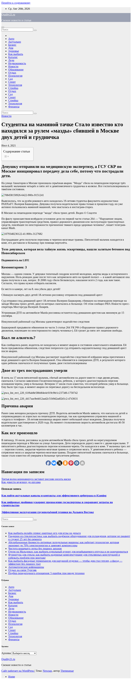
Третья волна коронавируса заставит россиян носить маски (36, 479)
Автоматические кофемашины (26, 567)
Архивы (6, 653)
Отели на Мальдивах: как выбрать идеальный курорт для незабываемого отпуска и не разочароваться (68, 551)
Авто (11, 38)
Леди (11, 60)
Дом (10, 47)
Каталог (13, 57)
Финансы (13, 106)
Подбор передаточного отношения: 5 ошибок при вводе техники (46, 573)
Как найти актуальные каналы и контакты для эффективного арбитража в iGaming (53, 495)
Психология (15, 75)
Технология (15, 85)
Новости (13, 66)
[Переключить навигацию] (2, 27)
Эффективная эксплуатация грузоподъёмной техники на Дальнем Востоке (47, 512)
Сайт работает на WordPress (18, 670)
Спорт (12, 81)
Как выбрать (15, 54)
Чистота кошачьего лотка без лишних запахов (35, 548)
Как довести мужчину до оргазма (21, 482)
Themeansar (67, 670)
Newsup (47, 670)
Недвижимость (17, 63)
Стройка (13, 88)
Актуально (14, 41)
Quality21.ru (8, 14)
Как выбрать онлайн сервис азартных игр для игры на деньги (44, 533)
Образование (16, 69)
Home (11, 676)
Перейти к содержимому (15, 2)
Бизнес (12, 44)
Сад (10, 78)
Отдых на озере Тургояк (22, 570)
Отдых (12, 72)
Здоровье (13, 51)
